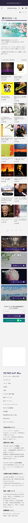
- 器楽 (4, 390)
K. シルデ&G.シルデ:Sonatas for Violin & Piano (6, 118)
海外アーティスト (7, 397)
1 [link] (7, 230)
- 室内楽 (5, 387)
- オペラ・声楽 (7, 383)
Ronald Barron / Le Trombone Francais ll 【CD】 (19, 118)
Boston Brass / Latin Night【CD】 (6, 77)
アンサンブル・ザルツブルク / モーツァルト (7, 159)
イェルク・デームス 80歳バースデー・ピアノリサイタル (20, 198)
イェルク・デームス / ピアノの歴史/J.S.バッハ (20, 179)
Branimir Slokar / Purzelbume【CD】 (5, 97)
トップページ (23, 12)
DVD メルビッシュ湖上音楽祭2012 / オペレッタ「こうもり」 (20, 97)
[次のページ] (20, 230)
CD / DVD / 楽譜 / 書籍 (8, 394)
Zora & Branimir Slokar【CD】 (19, 139)
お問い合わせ (6, 418)
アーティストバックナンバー (10, 404)
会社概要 (5, 411)
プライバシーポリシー (8, 422)
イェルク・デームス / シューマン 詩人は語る (7, 179)
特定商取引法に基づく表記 (10, 415)
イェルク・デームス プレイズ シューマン (7, 219)
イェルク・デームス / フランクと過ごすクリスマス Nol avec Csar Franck (7, 199)
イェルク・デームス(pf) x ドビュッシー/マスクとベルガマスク (20, 220)
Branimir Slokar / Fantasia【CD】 (18, 77)
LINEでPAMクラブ (11, 320)
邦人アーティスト (7, 401)
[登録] (23, 311)
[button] (2, 8)
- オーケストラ (7, 380)
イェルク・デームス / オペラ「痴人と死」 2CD (20, 159)
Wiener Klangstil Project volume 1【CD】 (7, 139)
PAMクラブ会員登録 (13, 316)
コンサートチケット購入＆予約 (11, 376)
